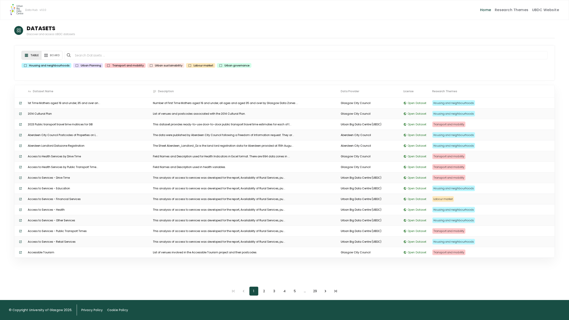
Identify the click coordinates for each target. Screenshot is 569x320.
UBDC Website (545, 9)
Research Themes (512, 9)
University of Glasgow (46, 310)
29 (315, 291)
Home (485, 9)
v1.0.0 (43, 10)
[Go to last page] (335, 291)
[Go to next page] (325, 291)
